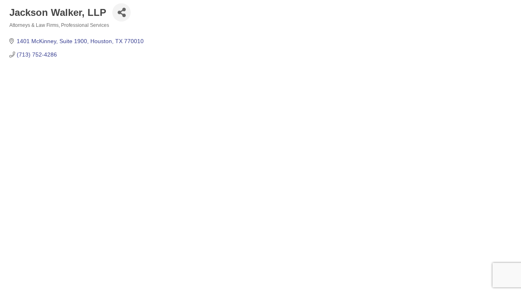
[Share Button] (121, 12)
